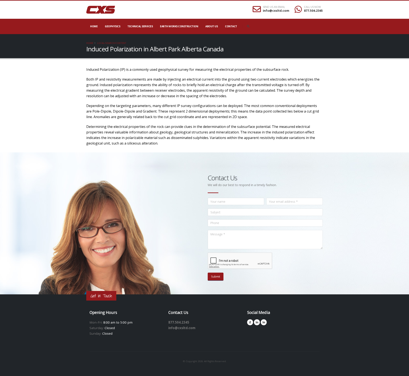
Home (94, 26)
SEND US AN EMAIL (274, 7)
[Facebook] (250, 322)
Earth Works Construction (179, 26)
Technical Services (140, 26)
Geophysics (112, 26)
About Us (211, 26)
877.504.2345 (313, 11)
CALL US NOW (312, 7)
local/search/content (111, 43)
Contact (231, 26)
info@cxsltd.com (276, 11)
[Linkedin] (257, 322)
